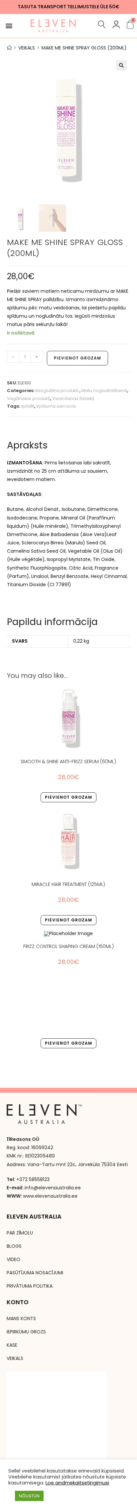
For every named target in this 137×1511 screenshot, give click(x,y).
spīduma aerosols (56, 406)
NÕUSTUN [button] (29, 1496)
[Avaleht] (9, 47)
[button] (8, 25)
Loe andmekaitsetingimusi (77, 1482)
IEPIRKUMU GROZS (26, 1331)
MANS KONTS (21, 1318)
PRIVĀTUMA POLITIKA (30, 1286)
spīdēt (27, 406)
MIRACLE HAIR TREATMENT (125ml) (68, 884)
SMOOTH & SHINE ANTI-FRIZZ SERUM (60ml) (68, 761)
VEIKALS (15, 1358)
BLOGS (14, 1246)
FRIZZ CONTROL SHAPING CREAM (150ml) (68, 946)
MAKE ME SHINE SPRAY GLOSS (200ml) (84, 47)
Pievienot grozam (77, 358)
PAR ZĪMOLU (20, 1233)
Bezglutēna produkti (57, 390)
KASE (12, 1345)
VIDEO (13, 1259)
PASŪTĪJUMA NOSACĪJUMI (35, 1272)
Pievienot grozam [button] (68, 797)
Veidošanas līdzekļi (73, 398)
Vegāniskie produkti (28, 398)
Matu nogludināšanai (104, 390)
